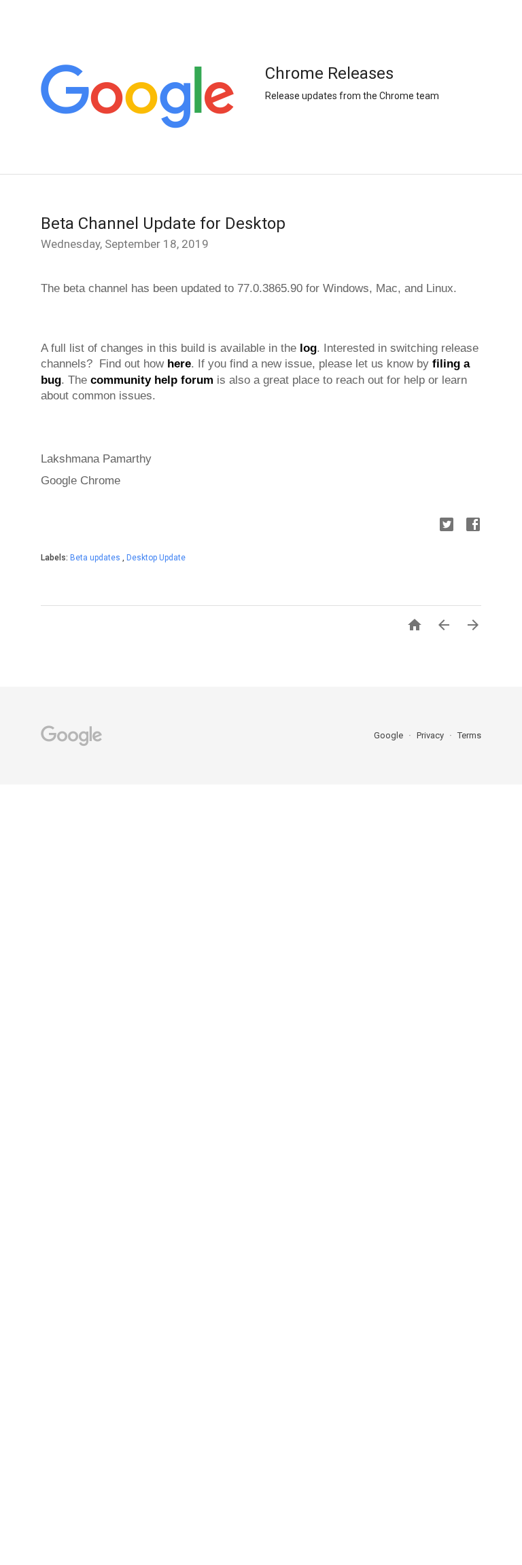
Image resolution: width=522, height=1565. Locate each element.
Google (389, 735)
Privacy (431, 735)
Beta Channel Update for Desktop (163, 223)
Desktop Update (156, 557)
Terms (469, 735)
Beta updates (96, 557)
